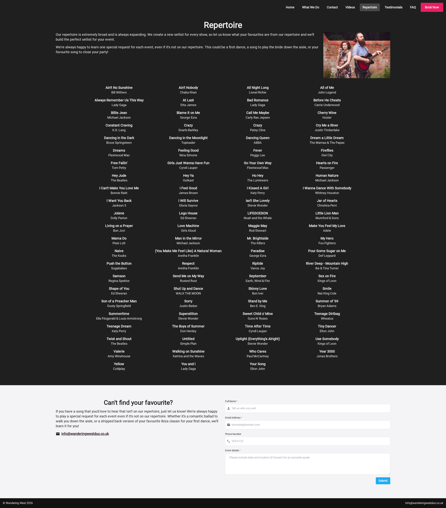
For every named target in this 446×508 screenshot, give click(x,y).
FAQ (413, 7)
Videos (350, 7)
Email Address (233, 417)
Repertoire (370, 7)
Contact (332, 7)
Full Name (231, 401)
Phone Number (233, 434)
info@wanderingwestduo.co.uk (424, 503)
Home (290, 7)
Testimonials (393, 7)
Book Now (432, 7)
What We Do (310, 7)
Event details (232, 450)
